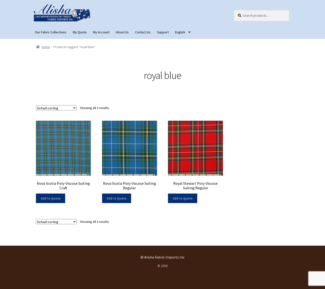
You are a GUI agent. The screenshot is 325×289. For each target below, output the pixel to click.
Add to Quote (50, 198)
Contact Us (143, 32)
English (180, 32)
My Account (101, 32)
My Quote (80, 32)
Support (163, 32)
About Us (122, 32)
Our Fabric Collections (50, 32)
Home (46, 47)
